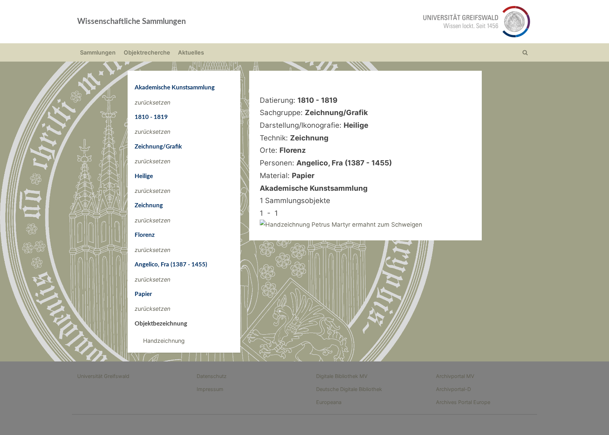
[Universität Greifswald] (405, 21)
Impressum (210, 389)
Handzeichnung (164, 340)
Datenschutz (212, 376)
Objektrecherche (147, 52)
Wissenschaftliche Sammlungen (131, 21)
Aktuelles (191, 52)
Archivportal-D (453, 389)
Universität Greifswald (103, 376)
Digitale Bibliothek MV (342, 376)
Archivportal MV (455, 376)
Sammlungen (98, 52)
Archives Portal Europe (463, 402)
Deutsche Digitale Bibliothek (349, 389)
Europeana (329, 402)
